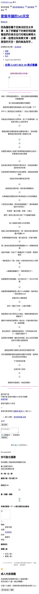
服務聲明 (22, 565)
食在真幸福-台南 (20, 417)
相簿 (6, 51)
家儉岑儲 (4, 399)
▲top (3, 421)
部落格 (7, 53)
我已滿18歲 (5, 590)
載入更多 (4, 425)
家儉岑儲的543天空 (15, 16)
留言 (20, 411)
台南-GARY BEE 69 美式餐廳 (21, 65)
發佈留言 (4, 437)
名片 (6, 56)
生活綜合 (18, 47)
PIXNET (9, 563)
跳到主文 (4, 22)
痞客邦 (15, 411)
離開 (12, 590)
